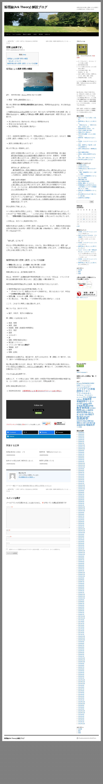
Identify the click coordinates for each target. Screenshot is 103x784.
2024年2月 (81, 481)
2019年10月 (81, 576)
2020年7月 (81, 560)
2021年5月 (81, 541)
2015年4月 (81, 672)
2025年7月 (81, 454)
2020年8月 (81, 558)
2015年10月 (81, 661)
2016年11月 (81, 638)
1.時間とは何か (82, 165)
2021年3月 (81, 545)
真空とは (31, 485)
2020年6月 (81, 561)
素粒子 (91, 414)
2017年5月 (81, 627)
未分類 (80, 270)
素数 (86, 414)
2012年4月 (81, 716)
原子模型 (79, 403)
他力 (81, 399)
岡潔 (85, 405)
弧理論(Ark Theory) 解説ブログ (25, 7)
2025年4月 (81, 459)
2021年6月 (81, 540)
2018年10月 (81, 598)
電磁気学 (90, 425)
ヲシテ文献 (87, 397)
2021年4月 (81, 543)
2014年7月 (81, 689)
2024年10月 (81, 467)
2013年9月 (81, 705)
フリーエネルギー (84, 393)
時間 (79, 410)
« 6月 (78, 226)
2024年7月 (81, 472)
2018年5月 (81, 607)
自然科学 (82, 418)
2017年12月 (81, 616)
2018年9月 (81, 600)
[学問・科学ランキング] (59, 424)
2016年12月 (81, 636)
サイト (8, 543)
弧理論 (90, 406)
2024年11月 (81, 465)
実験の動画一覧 (82, 179)
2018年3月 (81, 611)
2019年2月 (81, 591)
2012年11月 (81, 712)
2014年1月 (81, 700)
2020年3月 (81, 567)
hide (24, 54)
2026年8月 (81, 432)
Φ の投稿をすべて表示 (27, 477)
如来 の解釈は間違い (83, 152)
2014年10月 (81, 683)
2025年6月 (81, 456)
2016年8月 (81, 643)
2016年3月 (81, 652)
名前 (8, 530)
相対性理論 (26, 485)
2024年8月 (81, 470)
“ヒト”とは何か (16, 34)
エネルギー (86, 387)
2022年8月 (81, 514)
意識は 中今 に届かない (84, 132)
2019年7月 (81, 581)
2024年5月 (81, 476)
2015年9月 (81, 663)
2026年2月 (81, 441)
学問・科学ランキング (82, 297)
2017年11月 (81, 618)
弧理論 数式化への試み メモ (15, 452)
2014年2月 (81, 698)
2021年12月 (81, 529)
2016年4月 (81, 651)
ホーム (8, 34)
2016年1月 (81, 656)
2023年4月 (81, 500)
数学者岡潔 (83, 407)
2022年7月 (81, 516)
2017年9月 (81, 620)
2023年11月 (81, 487)
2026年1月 (81, 443)
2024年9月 (81, 469)
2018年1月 (81, 614)
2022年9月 (81, 512)
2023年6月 (81, 496)
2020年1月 (81, 570)
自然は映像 (86, 416)
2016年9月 (81, 641)
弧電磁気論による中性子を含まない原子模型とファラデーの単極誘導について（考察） (87, 186)
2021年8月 (81, 536)
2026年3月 (81, 439)
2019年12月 (81, 572)
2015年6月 (81, 669)
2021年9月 (81, 534)
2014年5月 (81, 692)
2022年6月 (81, 518)
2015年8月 (81, 665)
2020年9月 (81, 556)
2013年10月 (81, 703)
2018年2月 (81, 612)
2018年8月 (81, 601)
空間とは (37, 485)
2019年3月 (81, 589)
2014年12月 (81, 680)
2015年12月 (81, 658)
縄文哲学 (80, 416)
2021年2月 (81, 547)
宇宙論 (79, 406)
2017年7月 (81, 623)
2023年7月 (81, 494)
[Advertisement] (87, 330)
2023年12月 (81, 485)
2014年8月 (81, 687)
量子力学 (86, 423)
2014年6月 (81, 691)
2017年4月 (81, 629)
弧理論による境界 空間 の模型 (17, 58)
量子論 (42, 485)
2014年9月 (81, 685)
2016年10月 (81, 640)
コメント (9, 507)
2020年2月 (81, 569)
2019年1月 (81, 592)
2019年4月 (81, 587)
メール (8, 536)
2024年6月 (81, 474)
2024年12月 (81, 463)
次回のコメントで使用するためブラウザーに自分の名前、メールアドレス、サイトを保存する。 (35, 549)
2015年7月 (81, 667)
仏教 (78, 399)
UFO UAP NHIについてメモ (86, 157)
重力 (81, 423)
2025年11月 (81, 447)
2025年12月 (81, 445)
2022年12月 (81, 507)
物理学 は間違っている (46, 460)
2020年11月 (81, 552)
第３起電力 (81, 414)
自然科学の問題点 (82, 421)
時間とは (85, 410)
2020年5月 (81, 563)
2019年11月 (81, 574)
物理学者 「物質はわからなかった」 (50, 452)
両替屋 (94, 397)
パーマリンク (48, 485)
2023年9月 (81, 490)
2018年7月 (81, 603)
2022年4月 (81, 521)
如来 (90, 403)
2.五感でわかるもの (83, 167)
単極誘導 (87, 399)
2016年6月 (81, 647)
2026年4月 (81, 438)
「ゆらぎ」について (14, 61)
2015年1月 (81, 678)
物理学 (90, 410)
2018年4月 (81, 609)
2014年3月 (81, 696)
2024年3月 (81, 480)
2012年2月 (81, 720)
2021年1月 (81, 549)
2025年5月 (81, 458)
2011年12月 (81, 723)
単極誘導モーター (85, 401)
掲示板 (41, 34)
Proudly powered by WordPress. (87, 738)
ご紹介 (35, 34)
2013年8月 (81, 707)
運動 (78, 423)
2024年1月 (81, 483)
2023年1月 (81, 505)
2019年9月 (81, 578)
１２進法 (79, 427)
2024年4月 (81, 478)
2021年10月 (81, 532)
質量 (89, 421)
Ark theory (79, 383)
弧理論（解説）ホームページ (86, 183)
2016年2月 (81, 654)
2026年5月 (81, 436)
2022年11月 (81, 509)
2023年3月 (81, 501)
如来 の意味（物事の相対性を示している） (58, 41)
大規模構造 (85, 403)
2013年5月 (81, 709)
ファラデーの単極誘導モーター (86, 390)
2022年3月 (81, 523)
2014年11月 (81, 681)
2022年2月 (81, 525)
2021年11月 (81, 530)
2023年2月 (81, 503)
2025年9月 (81, 450)
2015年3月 (81, 674)
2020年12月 (81, 550)
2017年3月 (81, 631)
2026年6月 (81, 434)
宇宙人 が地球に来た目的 (85, 130)
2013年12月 (81, 702)
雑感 (79, 273)
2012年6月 (81, 714)
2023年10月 (81, 489)
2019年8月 (81, 580)
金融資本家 (81, 425)
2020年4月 (81, 565)
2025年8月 (81, 452)
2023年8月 (81, 492)
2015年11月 (81, 660)
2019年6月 (81, 583)
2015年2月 (81, 676)
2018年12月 (81, 594)
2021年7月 (81, 538)
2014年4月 (81, 694)
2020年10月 (81, 554)
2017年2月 (81, 632)
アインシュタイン (85, 385)
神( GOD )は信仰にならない (85, 159)
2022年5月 (81, 520)
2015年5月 (81, 671)
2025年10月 (81, 449)
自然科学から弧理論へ (84, 197)
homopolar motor (88, 383)
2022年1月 (81, 527)
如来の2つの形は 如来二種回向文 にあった (19, 460)
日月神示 (93, 408)
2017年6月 (81, 625)
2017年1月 (81, 634)
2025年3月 (81, 461)
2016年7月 (81, 645)
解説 (14, 485)
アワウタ (79, 387)
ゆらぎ (20, 485)
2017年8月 (81, 621)
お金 (78, 385)
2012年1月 (81, 722)
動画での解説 (27, 34)
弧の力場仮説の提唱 (83, 181)
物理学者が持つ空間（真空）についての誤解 (22, 63)
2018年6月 (81, 605)
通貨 (92, 421)
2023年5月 (81, 498)
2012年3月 (81, 718)
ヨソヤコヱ (80, 397)
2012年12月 (81, 711)
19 (84, 219)
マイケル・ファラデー (85, 395)
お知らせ (47, 34)
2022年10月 (81, 510)
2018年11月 (81, 596)
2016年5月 (81, 649)
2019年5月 (81, 585)
